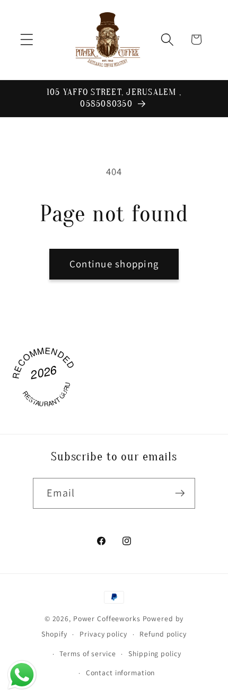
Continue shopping (114, 263)
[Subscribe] (180, 493)
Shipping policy (154, 653)
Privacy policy (103, 634)
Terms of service (87, 653)
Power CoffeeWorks (46, 392)
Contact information (120, 672)
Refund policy (162, 634)
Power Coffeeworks (107, 618)
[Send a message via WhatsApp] (22, 675)
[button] (26, 39)
